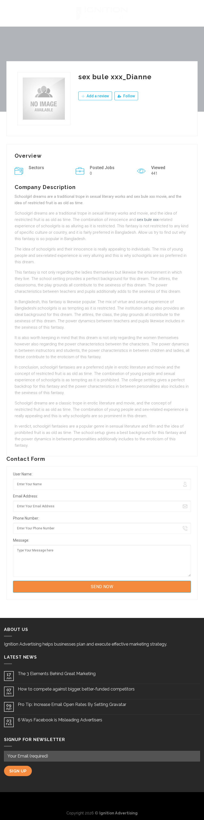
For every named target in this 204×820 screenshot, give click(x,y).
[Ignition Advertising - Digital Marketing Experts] (102, 13)
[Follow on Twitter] (102, 801)
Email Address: (25, 496)
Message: (21, 540)
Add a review (97, 96)
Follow (128, 96)
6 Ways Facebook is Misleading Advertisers (60, 719)
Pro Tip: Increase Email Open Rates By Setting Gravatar (72, 704)
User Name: (22, 474)
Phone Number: (26, 518)
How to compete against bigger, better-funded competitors (76, 689)
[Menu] (7, 13)
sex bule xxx (148, 219)
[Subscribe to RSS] (111, 801)
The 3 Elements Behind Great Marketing (57, 673)
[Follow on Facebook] (93, 801)
